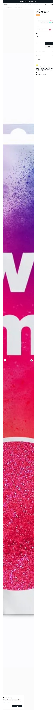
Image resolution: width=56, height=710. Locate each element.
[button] (5, 360)
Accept (14, 705)
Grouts (33, 4)
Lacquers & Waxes (24, 4)
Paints (19, 4)
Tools (40, 4)
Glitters (16, 4)
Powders (29, 4)
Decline (20, 705)
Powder (7, 7)
